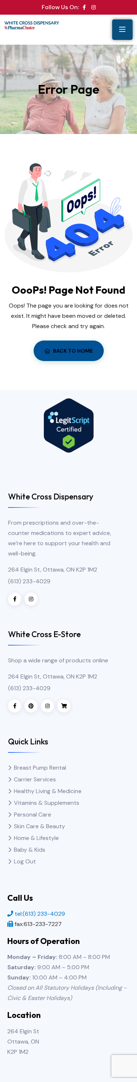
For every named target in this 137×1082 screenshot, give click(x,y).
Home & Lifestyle (36, 838)
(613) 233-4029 (29, 581)
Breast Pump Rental (40, 767)
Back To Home (73, 350)
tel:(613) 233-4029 (40, 914)
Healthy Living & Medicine (47, 791)
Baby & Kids (29, 850)
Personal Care (32, 814)
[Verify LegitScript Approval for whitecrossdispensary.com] (68, 425)
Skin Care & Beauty (39, 826)
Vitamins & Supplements (46, 803)
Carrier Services (35, 779)
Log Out (25, 861)
